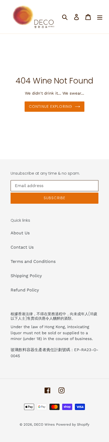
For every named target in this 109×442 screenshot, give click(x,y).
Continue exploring (50, 106)
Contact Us (22, 247)
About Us (20, 232)
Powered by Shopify (72, 424)
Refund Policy (25, 289)
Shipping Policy (26, 275)
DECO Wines (44, 424)
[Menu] (100, 17)
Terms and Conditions (33, 261)
